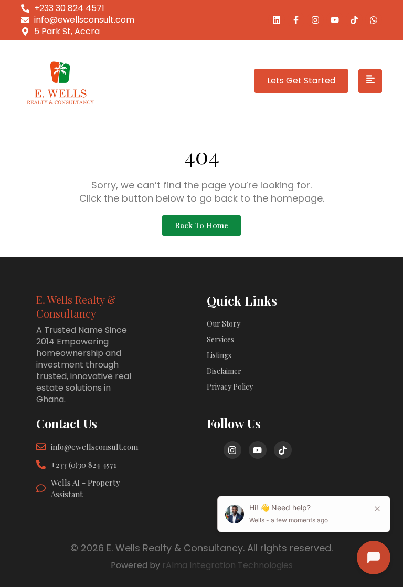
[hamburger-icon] (370, 81)
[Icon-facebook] (296, 20)
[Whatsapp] (373, 20)
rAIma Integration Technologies (227, 565)
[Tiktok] (354, 20)
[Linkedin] (276, 20)
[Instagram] (315, 20)
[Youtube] (334, 20)
